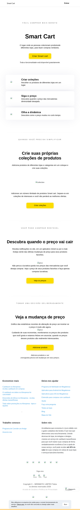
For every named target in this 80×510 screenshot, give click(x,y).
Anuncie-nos (7, 432)
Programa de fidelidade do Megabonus (56, 387)
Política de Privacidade (48, 489)
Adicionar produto (40, 347)
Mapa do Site (46, 415)
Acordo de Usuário (30, 489)
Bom (65, 504)
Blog (43, 411)
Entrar (66, 3)
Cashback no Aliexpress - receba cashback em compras (13, 388)
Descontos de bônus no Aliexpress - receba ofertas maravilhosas (18, 399)
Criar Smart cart (40, 56)
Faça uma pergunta (49, 404)
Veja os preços (40, 281)
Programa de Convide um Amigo (14, 428)
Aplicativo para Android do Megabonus (56, 390)
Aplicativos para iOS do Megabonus (55, 394)
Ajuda (44, 401)
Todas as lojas (47, 408)
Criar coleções (40, 205)
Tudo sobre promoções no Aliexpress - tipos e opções (19, 405)
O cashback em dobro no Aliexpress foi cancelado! (16, 393)
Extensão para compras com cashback (56, 397)
